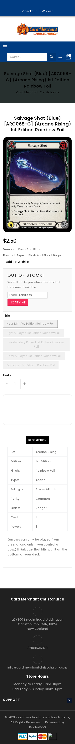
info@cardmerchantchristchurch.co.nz (38, 667)
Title (6, 316)
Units (7, 375)
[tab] (37, 440)
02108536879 (38, 648)
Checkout (29, 11)
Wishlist (47, 11)
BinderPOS (37, 727)
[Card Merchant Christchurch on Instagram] (41, 5)
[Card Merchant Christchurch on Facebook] (33, 5)
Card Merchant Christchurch (37, 92)
